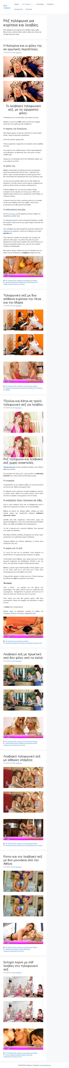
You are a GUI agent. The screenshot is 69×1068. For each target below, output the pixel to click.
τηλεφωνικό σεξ (37, 643)
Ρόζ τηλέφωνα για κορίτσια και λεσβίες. (26, 280)
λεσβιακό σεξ (22, 282)
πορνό (8, 552)
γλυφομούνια (9, 743)
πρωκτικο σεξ (31, 743)
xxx (37, 845)
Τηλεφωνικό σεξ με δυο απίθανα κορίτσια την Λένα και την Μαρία (22, 299)
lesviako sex (8, 643)
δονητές (29, 192)
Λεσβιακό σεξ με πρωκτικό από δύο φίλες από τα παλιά (23, 655)
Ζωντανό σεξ (18, 9)
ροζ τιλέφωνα (14, 745)
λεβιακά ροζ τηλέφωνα (11, 231)
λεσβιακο (18, 1055)
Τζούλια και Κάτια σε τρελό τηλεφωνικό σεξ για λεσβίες (23, 402)
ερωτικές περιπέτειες (11, 282)
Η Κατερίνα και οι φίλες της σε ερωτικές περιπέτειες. (22, 47)
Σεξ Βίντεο (50, 4)
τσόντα (22, 951)
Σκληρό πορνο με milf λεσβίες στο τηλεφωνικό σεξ (20, 965)
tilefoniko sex (32, 845)
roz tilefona (12, 1055)
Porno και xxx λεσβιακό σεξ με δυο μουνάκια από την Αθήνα (22, 860)
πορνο (40, 845)
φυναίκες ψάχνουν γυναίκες (16, 284)
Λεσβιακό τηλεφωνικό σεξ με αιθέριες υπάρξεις (21, 758)
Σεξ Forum (29, 9)
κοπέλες (15, 743)
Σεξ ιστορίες (40, 4)
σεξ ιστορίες (21, 745)
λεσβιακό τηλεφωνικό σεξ (21, 388)
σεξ (11, 1056)
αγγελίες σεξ (13, 214)
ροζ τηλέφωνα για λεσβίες (24, 643)
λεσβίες (31, 388)
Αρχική (16, 4)
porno (20, 845)
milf (18, 845)
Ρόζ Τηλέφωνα (26, 4)
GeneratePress (46, 1065)
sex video (25, 845)
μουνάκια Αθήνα (23, 949)
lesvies (14, 643)
